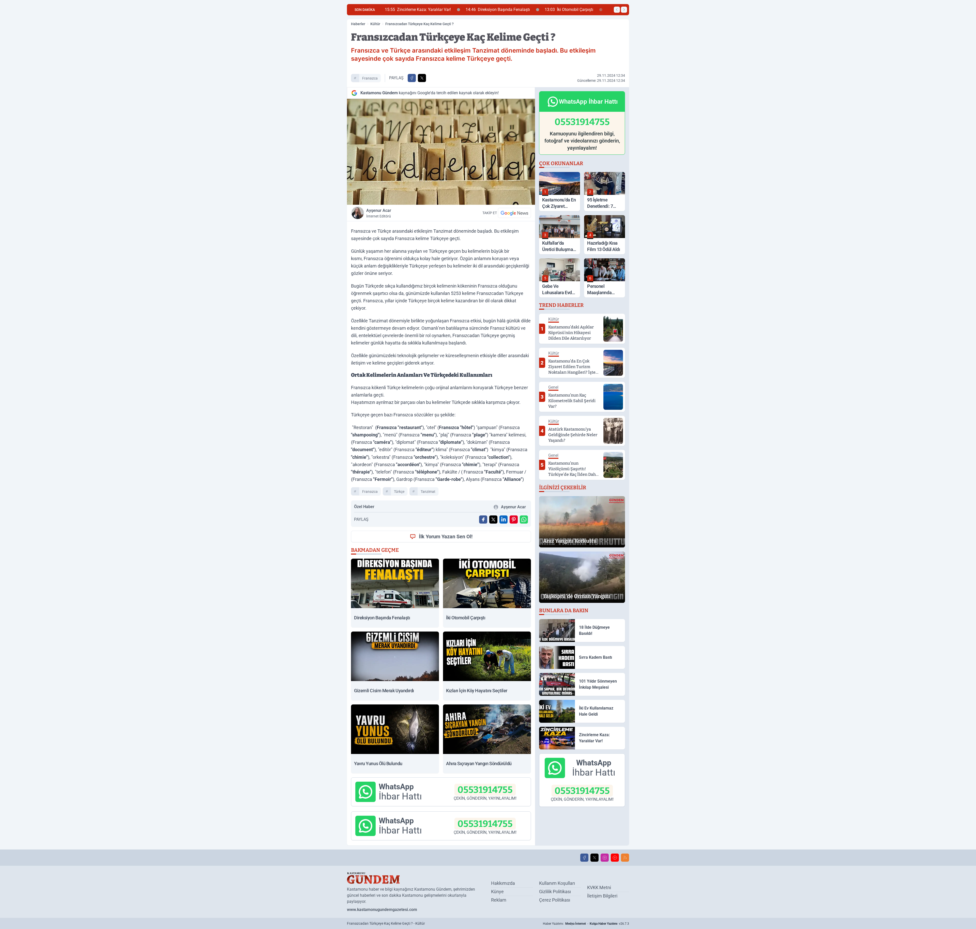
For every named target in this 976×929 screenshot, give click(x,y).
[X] (594, 858)
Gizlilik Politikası (555, 891)
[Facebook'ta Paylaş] (412, 78)
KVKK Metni (599, 887)
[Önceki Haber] (617, 10)
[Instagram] (605, 858)
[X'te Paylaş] (422, 78)
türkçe (399, 492)
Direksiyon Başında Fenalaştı (418, 9)
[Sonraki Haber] (624, 10)
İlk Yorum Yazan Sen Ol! (445, 536)
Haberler (358, 24)
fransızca (370, 78)
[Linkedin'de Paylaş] (503, 519)
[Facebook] (584, 858)
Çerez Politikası (554, 900)
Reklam (498, 900)
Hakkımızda (503, 883)
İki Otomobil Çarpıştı (489, 9)
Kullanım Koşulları (557, 883)
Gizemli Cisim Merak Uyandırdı (561, 9)
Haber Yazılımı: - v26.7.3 (586, 923)
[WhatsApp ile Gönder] (524, 519)
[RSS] (625, 858)
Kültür (375, 24)
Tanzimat (428, 492)
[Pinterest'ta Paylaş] (514, 519)
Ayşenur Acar (378, 213)
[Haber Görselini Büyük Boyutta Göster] (441, 152)
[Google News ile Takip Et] (514, 213)
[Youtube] (615, 858)
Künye (497, 891)
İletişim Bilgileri (602, 896)
